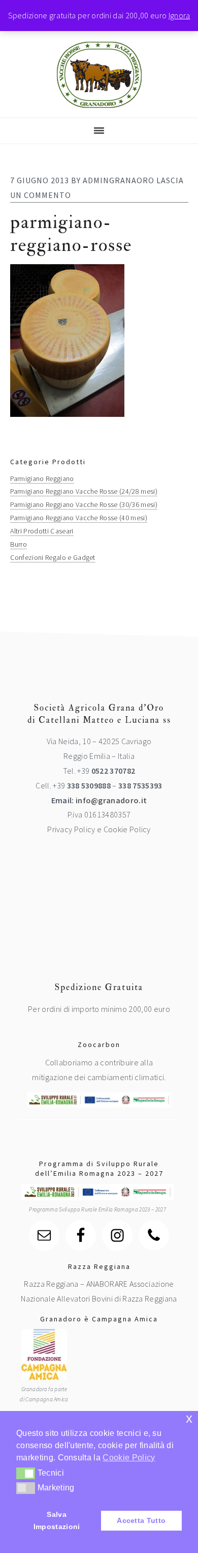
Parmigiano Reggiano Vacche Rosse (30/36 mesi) (83, 504)
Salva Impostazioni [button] (57, 1520)
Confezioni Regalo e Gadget (52, 557)
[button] (25, 1473)
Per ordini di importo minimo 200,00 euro (99, 1009)
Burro (18, 544)
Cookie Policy (127, 829)
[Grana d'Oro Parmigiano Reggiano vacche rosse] (99, 101)
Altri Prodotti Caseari (42, 530)
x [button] (189, 1418)
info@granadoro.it (111, 800)
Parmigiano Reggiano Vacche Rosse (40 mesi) (78, 517)
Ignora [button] (179, 15)
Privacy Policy (71, 829)
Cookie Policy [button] (129, 1457)
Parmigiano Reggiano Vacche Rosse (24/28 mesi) (83, 491)
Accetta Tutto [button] (141, 1520)
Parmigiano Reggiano (42, 478)
